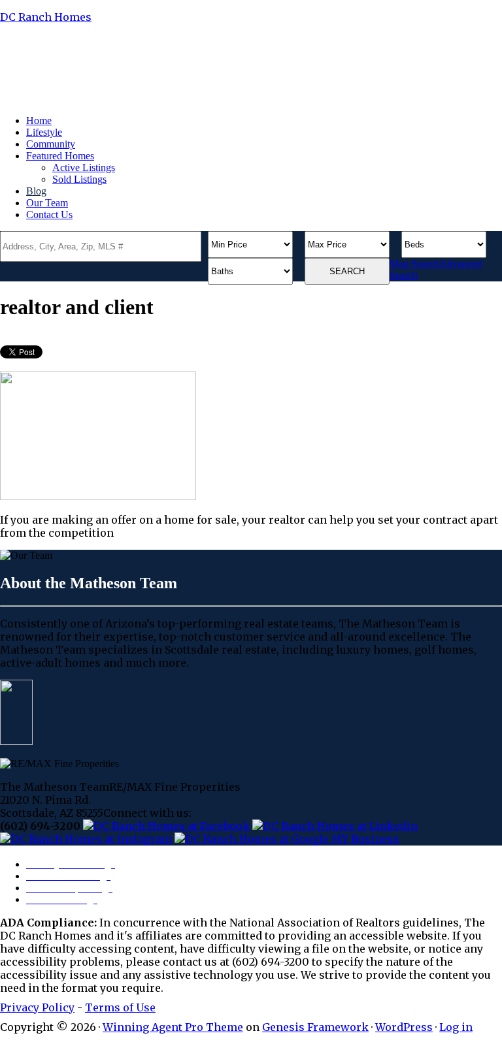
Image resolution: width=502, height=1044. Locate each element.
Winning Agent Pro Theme (173, 1027)
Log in (456, 1027)
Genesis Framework (315, 1027)
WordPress (404, 1027)
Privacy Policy (37, 1007)
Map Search (414, 263)
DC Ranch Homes (46, 17)
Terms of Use (120, 1007)
